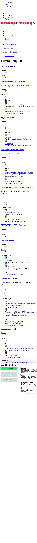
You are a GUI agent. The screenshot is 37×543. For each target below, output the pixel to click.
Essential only (9, 374)
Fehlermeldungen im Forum (14, 325)
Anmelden (8, 15)
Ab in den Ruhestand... (12, 219)
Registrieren (9, 17)
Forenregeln (9, 144)
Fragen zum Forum (9, 278)
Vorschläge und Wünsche (13, 323)
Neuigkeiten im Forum (12, 181)
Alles (6, 31)
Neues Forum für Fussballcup (14, 105)
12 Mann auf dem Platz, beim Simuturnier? (19, 349)
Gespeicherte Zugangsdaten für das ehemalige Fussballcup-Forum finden (20, 304)
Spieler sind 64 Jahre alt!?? (13, 355)
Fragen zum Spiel (8, 329)
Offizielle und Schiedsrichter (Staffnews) (17, 187)
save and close (9, 379)
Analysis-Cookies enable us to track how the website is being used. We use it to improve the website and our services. (28, 377)
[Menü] (1, 10)
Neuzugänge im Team (12, 212)
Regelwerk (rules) (8, 117)
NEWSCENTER (8, 66)
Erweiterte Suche (10, 45)
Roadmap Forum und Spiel (12, 150)
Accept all (9, 368)
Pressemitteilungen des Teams (13, 81)
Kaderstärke (9, 260)
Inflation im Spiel (10, 267)
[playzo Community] (18, 24)
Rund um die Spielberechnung (15, 274)
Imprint (27, 393)
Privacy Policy (33, 393)
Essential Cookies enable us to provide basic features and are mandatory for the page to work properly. (29, 370)
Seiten (7, 39)
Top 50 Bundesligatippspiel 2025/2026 (17, 111)
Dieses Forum (9, 35)
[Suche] (1, 26)
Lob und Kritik (7, 241)
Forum (7, 41)
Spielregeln (8, 137)
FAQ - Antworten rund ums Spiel (16, 362)
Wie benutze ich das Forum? (14, 321)
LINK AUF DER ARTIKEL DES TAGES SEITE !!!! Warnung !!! (19, 174)
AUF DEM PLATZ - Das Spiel (14, 225)
